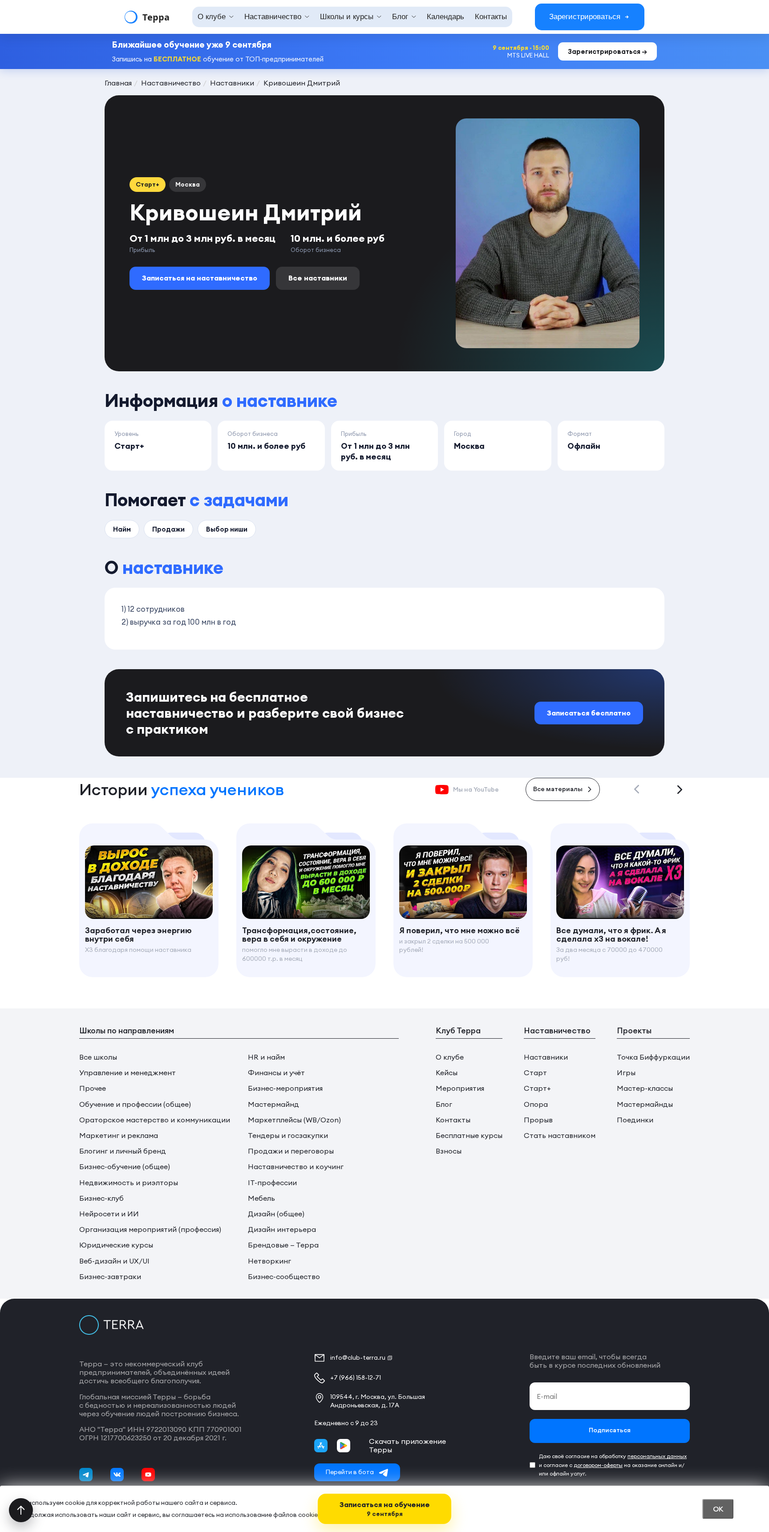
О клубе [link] (212, 16)
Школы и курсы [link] (346, 16)
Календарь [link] (445, 16)
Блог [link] (400, 16)
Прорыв (538, 1120)
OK (718, 1508)
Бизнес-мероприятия (285, 1088)
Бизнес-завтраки (110, 1276)
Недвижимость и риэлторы (128, 1182)
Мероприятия (460, 1088)
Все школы (98, 1057)
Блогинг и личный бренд (122, 1151)
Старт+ (537, 1088)
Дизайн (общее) (276, 1214)
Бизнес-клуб (101, 1198)
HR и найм (266, 1057)
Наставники (546, 1057)
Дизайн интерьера (282, 1229)
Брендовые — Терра (283, 1245)
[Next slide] (679, 789)
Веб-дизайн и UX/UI (114, 1261)
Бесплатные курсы (469, 1135)
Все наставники (317, 277)
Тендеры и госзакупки (288, 1135)
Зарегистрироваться (584, 16)
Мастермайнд (273, 1104)
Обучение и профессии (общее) (135, 1104)
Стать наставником (559, 1135)
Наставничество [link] (272, 16)
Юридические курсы (116, 1245)
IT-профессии (272, 1182)
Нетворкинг (269, 1261)
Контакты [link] (491, 16)
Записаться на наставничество (199, 277)
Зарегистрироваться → (607, 51)
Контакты (453, 1120)
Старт (535, 1073)
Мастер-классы (645, 1088)
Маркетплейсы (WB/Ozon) (294, 1120)
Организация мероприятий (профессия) (150, 1229)
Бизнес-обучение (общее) (124, 1166)
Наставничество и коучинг (296, 1166)
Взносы (448, 1151)
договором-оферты (598, 1465)
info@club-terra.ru (357, 1357)
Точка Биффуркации (653, 1057)
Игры (626, 1073)
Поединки (635, 1120)
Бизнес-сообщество (284, 1276)
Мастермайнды (645, 1104)
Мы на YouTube (476, 789)
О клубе (450, 1057)
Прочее (92, 1088)
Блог (444, 1104)
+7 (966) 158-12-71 (355, 1378)
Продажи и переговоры (291, 1151)
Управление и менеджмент (127, 1073)
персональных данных (657, 1456)
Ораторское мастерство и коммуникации (154, 1120)
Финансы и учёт (276, 1073)
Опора (536, 1104)
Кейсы (446, 1073)
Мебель (261, 1198)
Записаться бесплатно (589, 712)
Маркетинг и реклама (118, 1135)
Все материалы (558, 789)
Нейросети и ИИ (109, 1214)
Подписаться (610, 1430)
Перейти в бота (349, 1472)
